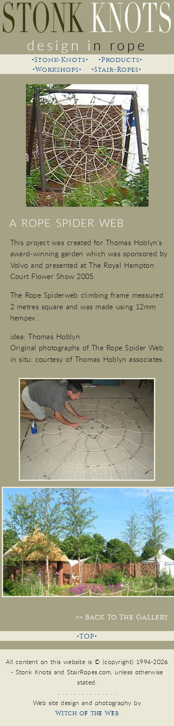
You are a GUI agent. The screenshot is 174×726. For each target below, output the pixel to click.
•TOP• (87, 636)
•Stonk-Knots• (60, 60)
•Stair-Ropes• (116, 69)
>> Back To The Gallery (121, 617)
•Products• (120, 60)
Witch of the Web (87, 713)
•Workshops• (57, 69)
